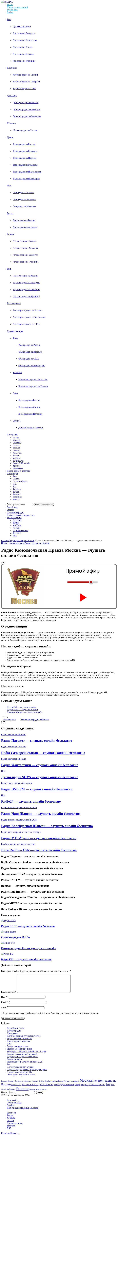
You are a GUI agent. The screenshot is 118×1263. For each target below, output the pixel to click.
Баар (15, 476)
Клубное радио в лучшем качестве (18, 844)
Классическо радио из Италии (33, 386)
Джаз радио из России (29, 400)
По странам (12, 434)
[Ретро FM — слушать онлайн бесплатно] (7, 954)
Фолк (15, 338)
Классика (17, 372)
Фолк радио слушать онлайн (21, 1074)
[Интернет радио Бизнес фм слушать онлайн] (8, 943)
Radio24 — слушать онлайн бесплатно (31, 801)
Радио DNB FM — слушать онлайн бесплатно (36, 789)
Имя (4, 997)
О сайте (11, 1105)
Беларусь (16, 440)
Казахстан (17, 453)
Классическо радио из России (32, 379)
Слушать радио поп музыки (20, 1067)
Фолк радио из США (28, 358)
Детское (16, 421)
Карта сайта (13, 1100)
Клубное (41, 1081)
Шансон (11, 123)
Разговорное (14, 303)
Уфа (14, 486)
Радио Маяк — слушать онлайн (22, 709)
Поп (9, 185)
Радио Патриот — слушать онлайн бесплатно (36, 740)
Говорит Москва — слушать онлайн (24, 712)
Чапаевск (17, 494)
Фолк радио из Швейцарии (31, 365)
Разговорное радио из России (27, 310)
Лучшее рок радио (22, 26)
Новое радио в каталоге (18, 471)
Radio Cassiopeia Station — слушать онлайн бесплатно (43, 753)
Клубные (12, 67)
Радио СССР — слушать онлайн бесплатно (28, 926)
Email (4, 1002)
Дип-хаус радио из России (25, 102)
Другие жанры (15, 331)
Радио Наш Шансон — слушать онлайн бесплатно (40, 813)
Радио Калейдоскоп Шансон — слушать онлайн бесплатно (47, 826)
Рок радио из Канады (23, 54)
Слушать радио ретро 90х (19, 1072)
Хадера (16, 492)
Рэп (9, 268)
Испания (16, 448)
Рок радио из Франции (24, 61)
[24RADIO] (7, 2)
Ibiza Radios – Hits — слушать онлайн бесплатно (39, 850)
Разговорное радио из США (26, 324)
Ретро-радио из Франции (25, 227)
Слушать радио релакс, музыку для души (27, 1069)
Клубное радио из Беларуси (26, 81)
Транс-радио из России (24, 144)
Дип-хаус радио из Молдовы (27, 116)
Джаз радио (12, 1033)
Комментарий (8, 992)
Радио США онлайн (21, 463)
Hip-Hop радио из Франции (26, 296)
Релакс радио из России (24, 241)
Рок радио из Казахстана (25, 40)
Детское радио (14, 1030)
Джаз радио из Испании (30, 414)
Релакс (10, 234)
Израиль (16, 445)
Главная (5, 540)
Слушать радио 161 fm (15, 937)
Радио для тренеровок (17, 1046)
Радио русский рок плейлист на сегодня (21, 832)
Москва (16, 479)
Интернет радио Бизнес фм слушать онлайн (28, 948)
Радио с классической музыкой (22, 1054)
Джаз (15, 393)
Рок (9, 19)
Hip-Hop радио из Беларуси (26, 282)
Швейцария (18, 468)
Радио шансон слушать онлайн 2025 (19, 807)
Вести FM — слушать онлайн (21, 707)
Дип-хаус (12, 95)
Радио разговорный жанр (21, 540)
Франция (16, 466)
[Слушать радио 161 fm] (8, 932)
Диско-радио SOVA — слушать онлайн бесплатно (39, 777)
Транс (10, 137)
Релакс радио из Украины (25, 248)
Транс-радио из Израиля (24, 158)
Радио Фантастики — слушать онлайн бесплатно (39, 765)
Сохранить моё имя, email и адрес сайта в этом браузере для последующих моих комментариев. (51, 1013)
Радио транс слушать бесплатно (16, 783)
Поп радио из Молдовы (24, 206)
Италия (16, 450)
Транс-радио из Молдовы (25, 165)
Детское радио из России (30, 427)
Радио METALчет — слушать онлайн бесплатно (38, 838)
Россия (16, 437)
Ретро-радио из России (24, 220)
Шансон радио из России (25, 130)
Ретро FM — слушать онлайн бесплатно (26, 959)
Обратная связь (14, 1102)
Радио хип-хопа (14, 1059)
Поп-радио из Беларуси (24, 199)
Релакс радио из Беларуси (25, 255)
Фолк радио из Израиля (30, 352)
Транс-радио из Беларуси (25, 151)
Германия (17, 442)
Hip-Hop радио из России (25, 275)
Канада (16, 455)
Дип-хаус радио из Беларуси (26, 109)
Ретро (10, 213)
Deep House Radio (15, 1028)
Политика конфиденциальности (22, 1108)
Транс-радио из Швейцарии (26, 178)
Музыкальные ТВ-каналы (19, 1038)
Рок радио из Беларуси (24, 33)
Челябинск (17, 497)
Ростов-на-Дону (20, 481)
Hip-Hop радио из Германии (26, 289)
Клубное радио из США (24, 88)
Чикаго (16, 499)
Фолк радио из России (29, 345)
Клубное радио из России (25, 75)
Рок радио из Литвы (23, 47)
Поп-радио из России (23, 192)
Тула (15, 484)
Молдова (16, 458)
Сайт (3, 1007)
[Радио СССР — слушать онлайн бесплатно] (8, 920)
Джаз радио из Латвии (29, 407)
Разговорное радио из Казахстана (29, 317)
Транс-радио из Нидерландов (27, 171)
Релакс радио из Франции (25, 262)
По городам (12, 473)
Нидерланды (18, 461)
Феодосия (17, 489)
